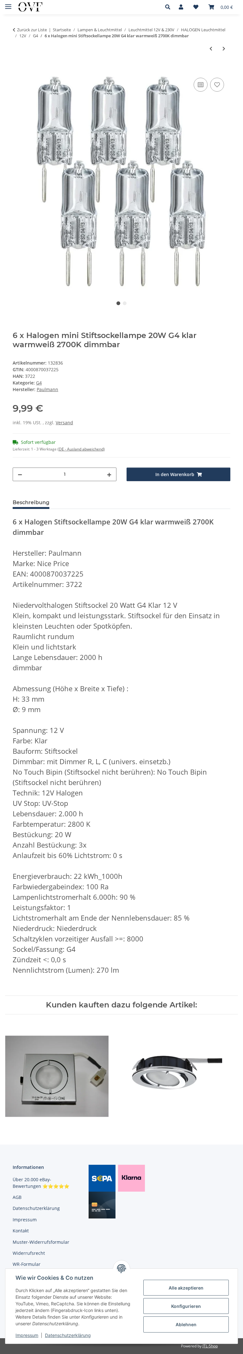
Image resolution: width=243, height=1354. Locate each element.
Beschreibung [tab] (31, 502)
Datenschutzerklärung (68, 1335)
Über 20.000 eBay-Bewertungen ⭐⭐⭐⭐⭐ (41, 1182)
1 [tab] (118, 303)
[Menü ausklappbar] (8, 4)
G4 (39, 383)
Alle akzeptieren (186, 1288)
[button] (169, 7)
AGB (17, 1197)
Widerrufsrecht (29, 1253)
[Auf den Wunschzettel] (217, 85)
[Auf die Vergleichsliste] (201, 85)
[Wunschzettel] (195, 7)
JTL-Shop (210, 1346)
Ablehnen (186, 1324)
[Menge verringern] (20, 474)
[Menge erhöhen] (109, 474)
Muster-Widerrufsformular (41, 1242)
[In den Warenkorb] (18, 69)
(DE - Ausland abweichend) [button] (81, 449)
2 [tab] (125, 303)
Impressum (27, 1335)
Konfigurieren (186, 1306)
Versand (64, 423)
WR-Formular (26, 1264)
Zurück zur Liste (32, 30)
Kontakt (21, 1231)
